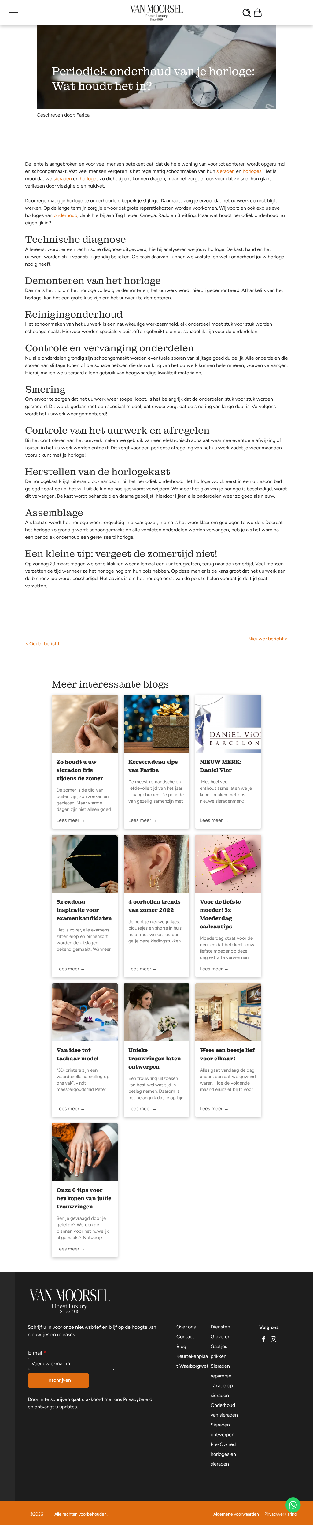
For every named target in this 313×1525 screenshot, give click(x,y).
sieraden (225, 171)
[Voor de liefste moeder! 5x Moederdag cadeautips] (228, 864)
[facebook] (263, 1340)
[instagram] (273, 1340)
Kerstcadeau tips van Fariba (153, 766)
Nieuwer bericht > (268, 639)
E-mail (35, 1353)
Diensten (220, 1327)
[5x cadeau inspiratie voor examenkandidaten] (85, 864)
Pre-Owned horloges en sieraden (223, 1454)
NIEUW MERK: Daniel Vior (220, 766)
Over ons (186, 1327)
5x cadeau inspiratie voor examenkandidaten (84, 910)
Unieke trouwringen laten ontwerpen (154, 1058)
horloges (252, 171)
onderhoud (65, 215)
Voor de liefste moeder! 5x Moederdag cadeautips (220, 914)
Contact (185, 1337)
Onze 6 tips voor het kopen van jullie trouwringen (84, 1198)
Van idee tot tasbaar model (77, 1054)
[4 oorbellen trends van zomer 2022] (157, 864)
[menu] (13, 13)
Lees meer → (71, 820)
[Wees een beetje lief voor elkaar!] (228, 1012)
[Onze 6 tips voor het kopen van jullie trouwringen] (85, 1152)
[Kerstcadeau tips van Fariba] (157, 724)
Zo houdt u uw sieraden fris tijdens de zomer (80, 770)
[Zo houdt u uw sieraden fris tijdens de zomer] (85, 724)
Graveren (220, 1337)
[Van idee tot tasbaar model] (85, 1012)
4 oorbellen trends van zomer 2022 (154, 905)
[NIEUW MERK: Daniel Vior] (228, 724)
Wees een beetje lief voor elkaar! (227, 1054)
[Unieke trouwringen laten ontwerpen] (157, 1012)
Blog (181, 1346)
